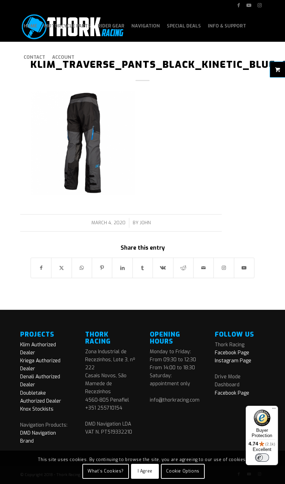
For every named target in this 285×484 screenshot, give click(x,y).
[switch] (262, 457)
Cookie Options (182, 471)
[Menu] (274, 410)
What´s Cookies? (106, 471)
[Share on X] (61, 268)
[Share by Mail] (203, 268)
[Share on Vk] (163, 268)
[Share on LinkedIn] (122, 268)
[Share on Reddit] (183, 268)
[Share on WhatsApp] (82, 268)
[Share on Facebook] (41, 268)
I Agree (145, 471)
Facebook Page (232, 352)
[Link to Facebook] (239, 5)
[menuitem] (30, 26)
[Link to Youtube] (249, 5)
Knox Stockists (37, 409)
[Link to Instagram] (259, 5)
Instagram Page (233, 360)
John (145, 223)
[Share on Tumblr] (143, 268)
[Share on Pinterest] (102, 268)
